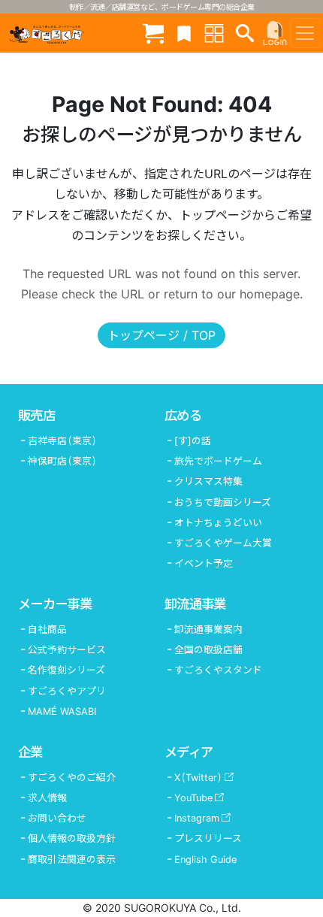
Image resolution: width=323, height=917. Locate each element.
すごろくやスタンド (218, 670)
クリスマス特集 (208, 481)
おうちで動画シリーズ (222, 502)
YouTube (193, 798)
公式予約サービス (67, 649)
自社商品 (47, 629)
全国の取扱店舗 (208, 649)
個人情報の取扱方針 (72, 838)
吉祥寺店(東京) (62, 440)
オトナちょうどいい (218, 522)
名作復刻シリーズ (66, 670)
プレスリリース (208, 838)
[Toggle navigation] (305, 33)
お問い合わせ (57, 818)
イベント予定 (203, 563)
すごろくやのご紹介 (72, 777)
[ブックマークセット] (184, 33)
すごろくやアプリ (67, 691)
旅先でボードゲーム (218, 461)
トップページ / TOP (161, 335)
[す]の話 (192, 440)
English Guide (205, 859)
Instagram (196, 818)
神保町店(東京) (62, 461)
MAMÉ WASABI (62, 711)
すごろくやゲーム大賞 (223, 543)
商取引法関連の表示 (72, 859)
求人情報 (47, 798)
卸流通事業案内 (208, 629)
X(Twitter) (198, 777)
